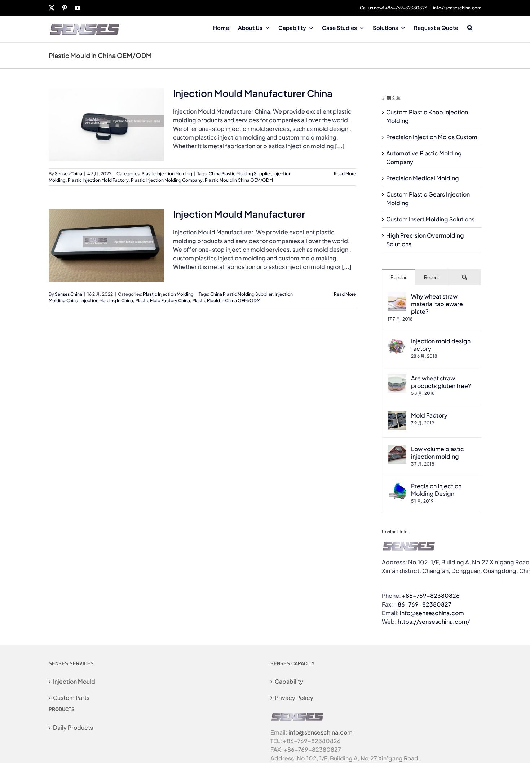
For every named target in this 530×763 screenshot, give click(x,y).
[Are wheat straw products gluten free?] (397, 378)
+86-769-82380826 (431, 595)
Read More (345, 173)
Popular (398, 277)
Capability (289, 681)
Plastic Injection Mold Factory (98, 180)
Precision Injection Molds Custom (431, 137)
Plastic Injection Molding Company (167, 180)
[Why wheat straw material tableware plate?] (397, 296)
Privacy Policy (294, 697)
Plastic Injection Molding (167, 173)
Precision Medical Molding (422, 178)
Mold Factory (429, 415)
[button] (469, 27)
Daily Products (73, 727)
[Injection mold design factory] (397, 341)
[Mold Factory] (397, 415)
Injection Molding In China (106, 300)
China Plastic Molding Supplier (240, 173)
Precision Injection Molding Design (436, 489)
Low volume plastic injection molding (437, 452)
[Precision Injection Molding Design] (397, 486)
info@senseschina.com (457, 7)
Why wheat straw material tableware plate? (437, 303)
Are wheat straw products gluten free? (441, 381)
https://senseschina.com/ (434, 621)
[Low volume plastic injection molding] (397, 449)
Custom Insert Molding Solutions (430, 219)
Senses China (68, 173)
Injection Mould (74, 681)
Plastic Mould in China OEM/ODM (239, 180)
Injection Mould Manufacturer (239, 214)
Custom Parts (71, 697)
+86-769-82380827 (422, 604)
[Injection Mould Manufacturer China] (106, 124)
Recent (431, 277)
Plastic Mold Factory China (162, 300)
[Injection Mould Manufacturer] (106, 245)
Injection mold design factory (441, 344)
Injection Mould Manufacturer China (252, 93)
